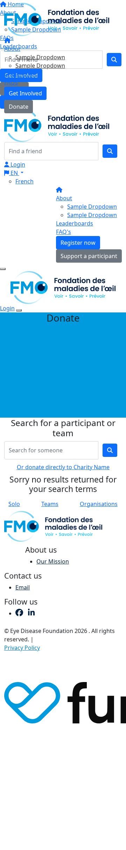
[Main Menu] (3, 269)
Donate (18, 106)
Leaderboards (22, 74)
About (12, 49)
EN (14, 173)
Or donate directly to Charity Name (63, 467)
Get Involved (25, 93)
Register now (78, 243)
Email (22, 587)
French (24, 181)
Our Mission (52, 561)
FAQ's (63, 232)
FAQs (11, 82)
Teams (49, 504)
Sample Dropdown (40, 57)
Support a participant (89, 256)
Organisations (99, 504)
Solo (14, 504)
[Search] (110, 151)
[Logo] (56, 19)
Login (17, 164)
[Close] (19, 310)
